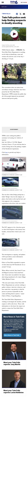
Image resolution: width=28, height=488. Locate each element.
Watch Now (23, 2)
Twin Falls (6, 13)
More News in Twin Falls (12, 335)
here (6, 152)
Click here (9, 327)
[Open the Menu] (2, 2)
